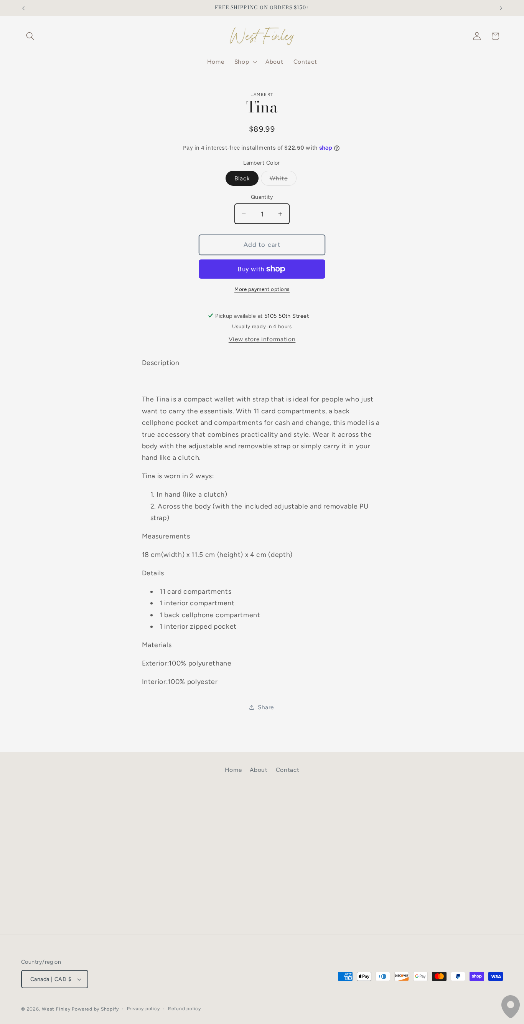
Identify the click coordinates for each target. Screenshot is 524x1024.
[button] (30, 36)
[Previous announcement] (23, 8)
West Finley (56, 1009)
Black (242, 178)
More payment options (262, 289)
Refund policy (184, 1008)
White (283, 179)
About (258, 769)
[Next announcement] (501, 8)
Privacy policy (143, 1008)
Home (233, 769)
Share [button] (266, 706)
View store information (262, 339)
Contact (288, 769)
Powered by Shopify (95, 1009)
